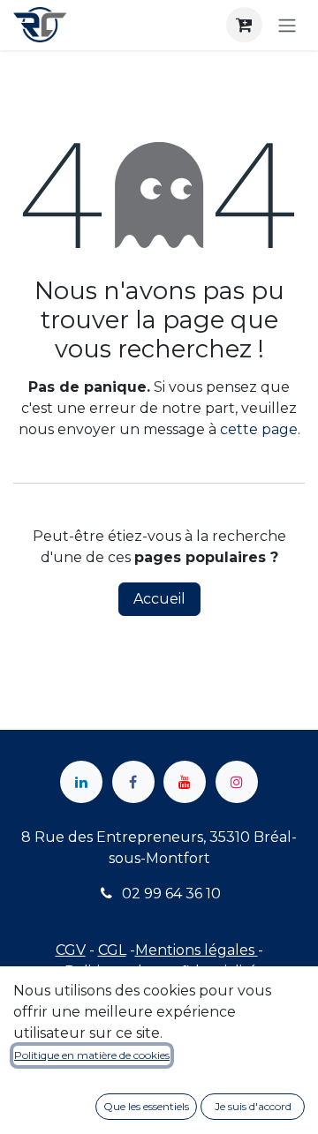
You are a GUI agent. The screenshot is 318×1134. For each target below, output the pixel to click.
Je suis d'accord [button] (253, 1106)
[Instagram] (237, 782)
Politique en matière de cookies (92, 1055)
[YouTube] (184, 782)
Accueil (159, 598)
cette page (259, 429)
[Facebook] (133, 782)
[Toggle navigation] (287, 25)
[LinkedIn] (81, 782)
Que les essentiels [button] (146, 1106)
